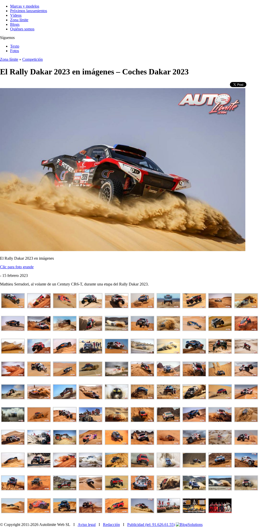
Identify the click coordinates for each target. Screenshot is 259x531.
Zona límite (19, 20)
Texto (14, 46)
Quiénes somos (22, 29)
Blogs (14, 24)
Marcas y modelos (24, 6)
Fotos (14, 51)
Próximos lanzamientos (28, 11)
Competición (32, 59)
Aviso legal (87, 524)
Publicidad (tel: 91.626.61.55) (151, 524)
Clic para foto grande (17, 267)
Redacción (111, 524)
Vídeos (15, 15)
